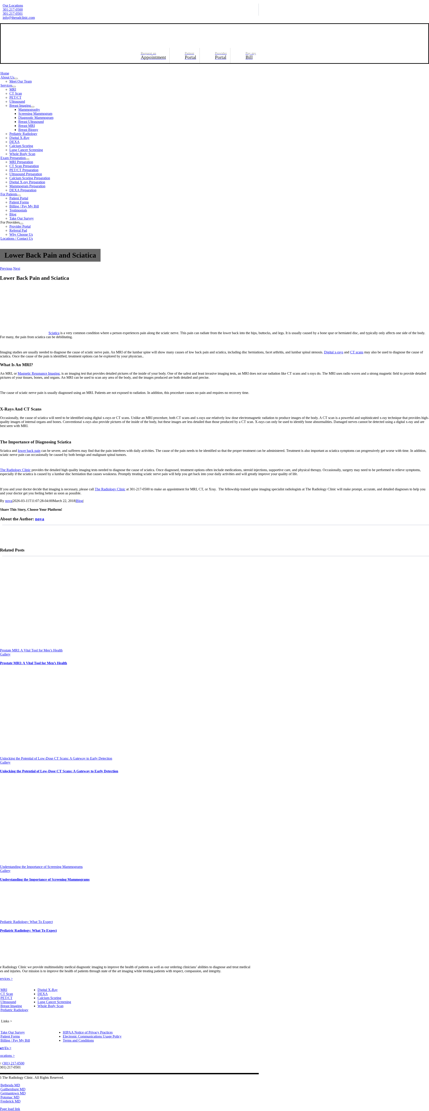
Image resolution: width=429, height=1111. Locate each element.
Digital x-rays (333, 352)
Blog (79, 501)
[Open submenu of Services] (14, 86)
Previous (6, 268)
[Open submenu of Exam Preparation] (27, 159)
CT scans (356, 352)
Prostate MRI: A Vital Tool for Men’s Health (31, 650)
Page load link (10, 1109)
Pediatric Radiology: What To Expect (26, 922)
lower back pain (29, 451)
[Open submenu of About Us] (16, 78)
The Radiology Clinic (15, 470)
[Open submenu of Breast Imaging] (32, 106)
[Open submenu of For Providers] (21, 223)
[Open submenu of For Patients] (19, 195)
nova (8, 501)
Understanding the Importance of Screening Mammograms (41, 867)
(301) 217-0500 (13, 1063)
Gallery (5, 654)
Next (16, 268)
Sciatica (53, 333)
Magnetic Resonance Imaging (39, 373)
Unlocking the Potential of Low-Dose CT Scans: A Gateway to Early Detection (56, 758)
